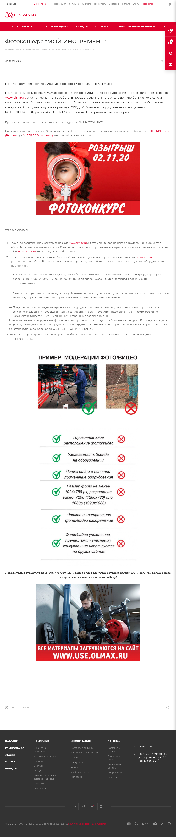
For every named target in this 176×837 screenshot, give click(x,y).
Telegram (83, 806)
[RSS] (162, 60)
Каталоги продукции (83, 747)
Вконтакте (75, 806)
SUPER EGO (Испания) (38, 135)
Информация (81, 741)
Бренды (11, 768)
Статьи (75, 757)
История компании (45, 756)
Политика (76, 776)
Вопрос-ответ (115, 772)
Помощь (114, 741)
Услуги (10, 761)
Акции (10, 754)
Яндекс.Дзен (101, 806)
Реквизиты (40, 788)
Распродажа (14, 747)
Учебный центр (80, 772)
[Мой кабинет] (169, 4)
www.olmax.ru (15, 97)
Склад (37, 770)
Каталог (11, 741)
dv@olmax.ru (147, 746)
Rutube (92, 806)
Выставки (39, 765)
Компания (42, 741)
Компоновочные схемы (84, 752)
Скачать (112, 777)
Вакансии (39, 783)
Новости (38, 761)
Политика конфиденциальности (87, 823)
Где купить (77, 762)
